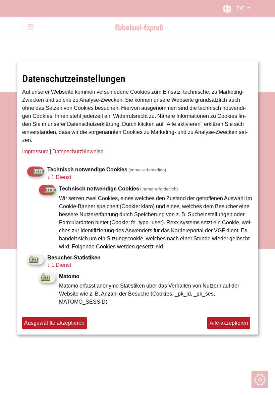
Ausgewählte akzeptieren (54, 323)
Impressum (35, 152)
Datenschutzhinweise (78, 152)
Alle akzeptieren (229, 323)
